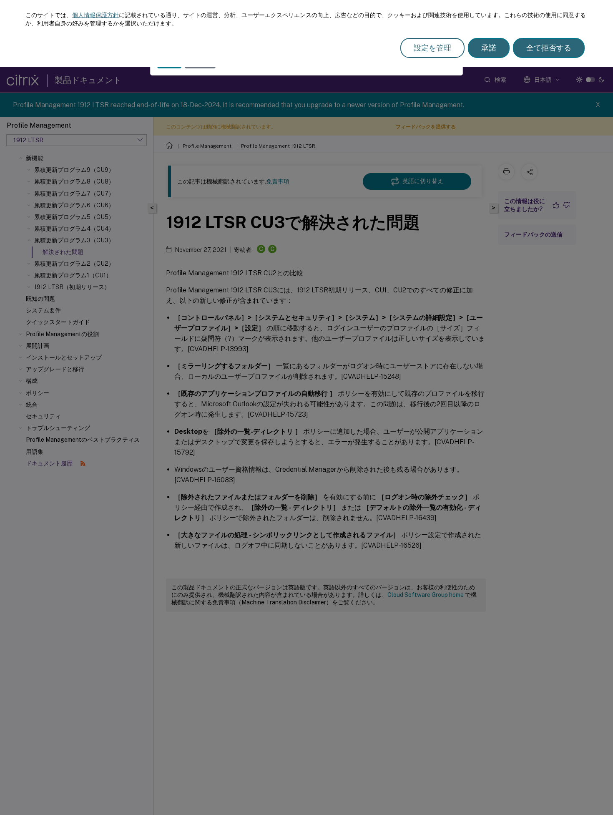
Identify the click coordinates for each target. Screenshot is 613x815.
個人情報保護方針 (95, 15)
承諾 (488, 47)
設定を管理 (432, 47)
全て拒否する (548, 47)
